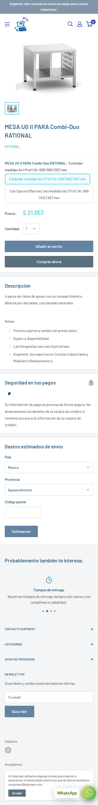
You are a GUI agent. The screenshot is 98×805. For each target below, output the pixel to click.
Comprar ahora (49, 261)
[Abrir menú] (7, 24)
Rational (12, 147)
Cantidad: (12, 229)
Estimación (21, 531)
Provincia (12, 479)
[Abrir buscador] (70, 24)
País (8, 457)
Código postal (15, 502)
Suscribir (19, 711)
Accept (17, 793)
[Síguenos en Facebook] (8, 750)
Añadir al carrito (49, 246)
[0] (89, 24)
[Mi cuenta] (79, 24)
